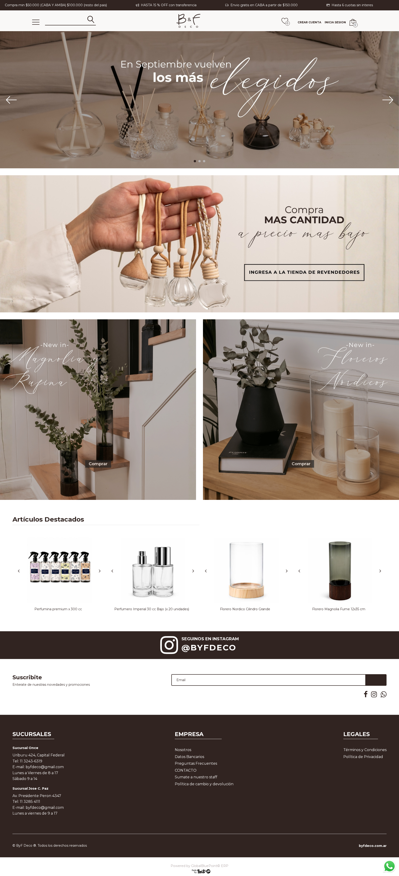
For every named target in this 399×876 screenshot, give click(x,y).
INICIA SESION (335, 22)
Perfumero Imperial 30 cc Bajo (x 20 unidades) (151, 609)
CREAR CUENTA (309, 22)
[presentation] (4, 99)
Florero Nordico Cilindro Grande (245, 609)
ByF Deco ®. (26, 845)
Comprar (98, 463)
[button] (195, 161)
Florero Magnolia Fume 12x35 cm (338, 609)
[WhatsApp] (389, 866)
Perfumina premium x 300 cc (58, 609)
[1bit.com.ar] (199, 871)
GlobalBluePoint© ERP (199, 866)
